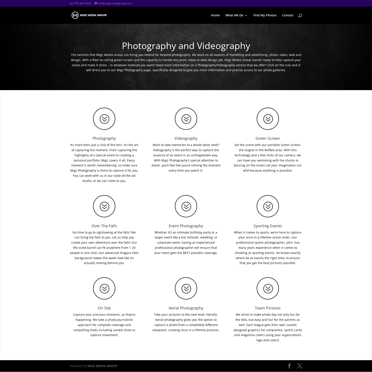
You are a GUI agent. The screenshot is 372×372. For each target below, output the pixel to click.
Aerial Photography (186, 308)
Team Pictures (268, 308)
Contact (288, 15)
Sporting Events (268, 225)
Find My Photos (264, 15)
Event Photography (186, 225)
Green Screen (268, 138)
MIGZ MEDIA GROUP (102, 366)
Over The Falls (104, 225)
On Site (104, 308)
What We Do (234, 15)
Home (215, 15)
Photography (104, 138)
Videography (186, 138)
